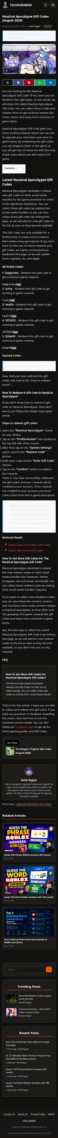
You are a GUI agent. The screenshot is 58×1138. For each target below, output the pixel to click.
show (19, 168)
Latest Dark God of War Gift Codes (29, 544)
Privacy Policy (38, 1114)
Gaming (47, 26)
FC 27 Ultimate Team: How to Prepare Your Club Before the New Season (28, 1057)
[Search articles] (45, 5)
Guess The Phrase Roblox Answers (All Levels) (27, 854)
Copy (18, 284)
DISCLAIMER (29, 1120)
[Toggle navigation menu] (53, 5)
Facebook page (24, 727)
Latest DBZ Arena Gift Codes (26, 550)
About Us (23, 1114)
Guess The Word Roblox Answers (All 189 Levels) (28, 897)
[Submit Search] (49, 969)
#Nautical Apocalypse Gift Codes (34, 805)
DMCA (51, 1114)
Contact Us (9, 1114)
